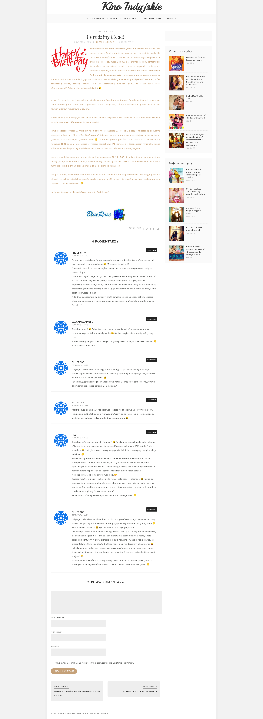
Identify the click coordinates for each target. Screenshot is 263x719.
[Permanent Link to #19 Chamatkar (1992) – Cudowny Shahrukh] (176, 121)
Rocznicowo (105, 32)
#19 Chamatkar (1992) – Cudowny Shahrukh (196, 116)
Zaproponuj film (152, 18)
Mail (57, 631)
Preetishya (79, 252)
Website (55, 646)
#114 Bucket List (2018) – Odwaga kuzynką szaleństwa (195, 191)
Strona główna (95, 18)
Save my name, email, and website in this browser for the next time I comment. (94, 663)
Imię (57, 617)
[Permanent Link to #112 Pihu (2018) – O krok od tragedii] (176, 233)
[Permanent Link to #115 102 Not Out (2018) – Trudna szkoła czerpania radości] (176, 175)
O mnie (114, 18)
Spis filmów (130, 18)
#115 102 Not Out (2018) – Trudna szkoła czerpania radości (193, 173)
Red (74, 434)
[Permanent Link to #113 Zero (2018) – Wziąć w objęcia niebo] (176, 214)
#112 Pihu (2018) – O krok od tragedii (195, 228)
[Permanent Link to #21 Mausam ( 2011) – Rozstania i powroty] (176, 63)
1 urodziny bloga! (105, 37)
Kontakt (171, 19)
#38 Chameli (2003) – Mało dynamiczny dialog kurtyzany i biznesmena (196, 80)
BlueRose (78, 362)
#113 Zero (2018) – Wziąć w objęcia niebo (194, 211)
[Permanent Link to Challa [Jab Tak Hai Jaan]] (176, 102)
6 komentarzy (126, 42)
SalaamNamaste (82, 321)
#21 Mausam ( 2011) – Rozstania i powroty (195, 58)
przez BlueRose (105, 42)
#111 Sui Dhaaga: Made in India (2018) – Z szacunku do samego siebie (195, 251)
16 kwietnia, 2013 (82, 42)
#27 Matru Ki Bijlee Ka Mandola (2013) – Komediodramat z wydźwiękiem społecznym (195, 139)
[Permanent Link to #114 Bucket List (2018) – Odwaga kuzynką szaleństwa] (176, 195)
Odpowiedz (151, 250)
